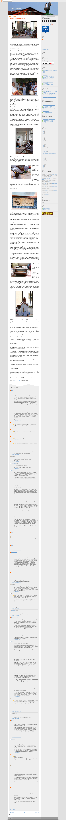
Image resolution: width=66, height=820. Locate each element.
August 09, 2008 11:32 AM (17, 711)
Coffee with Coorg (46, 111)
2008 (43, 146)
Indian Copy (45, 122)
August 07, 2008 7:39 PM (16, 696)
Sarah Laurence (13, 610)
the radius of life (54, 183)
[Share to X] (25, 380)
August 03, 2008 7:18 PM (16, 454)
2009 (43, 145)
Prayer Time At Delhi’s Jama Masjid (48, 76)
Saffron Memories (46, 123)
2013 (43, 140)
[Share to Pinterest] (27, 380)
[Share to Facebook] (26, 380)
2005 (43, 166)
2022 (43, 133)
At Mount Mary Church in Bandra (48, 82)
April (44, 159)
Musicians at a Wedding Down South (49, 154)
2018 (43, 134)
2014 (43, 139)
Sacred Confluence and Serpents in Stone (49, 108)
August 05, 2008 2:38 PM (16, 591)
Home (24, 812)
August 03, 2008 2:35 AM (16, 427)
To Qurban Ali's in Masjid (47, 72)
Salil (11, 754)
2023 (43, 132)
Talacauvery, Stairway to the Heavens (49, 105)
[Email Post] (21, 380)
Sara (12, 739)
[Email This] (23, 380)
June (44, 157)
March (45, 160)
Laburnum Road (45, 73)
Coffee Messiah (13, 463)
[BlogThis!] (24, 380)
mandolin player (54, 174)
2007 (43, 164)
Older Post (37, 812)
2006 (43, 165)
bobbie (12, 545)
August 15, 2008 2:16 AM (16, 718)
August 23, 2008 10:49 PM (17, 752)
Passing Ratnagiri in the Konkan (48, 120)
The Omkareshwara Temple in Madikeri (49, 153)
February (45, 161)
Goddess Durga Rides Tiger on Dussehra (49, 97)
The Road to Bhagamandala (47, 112)
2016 (43, 137)
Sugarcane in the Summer (47, 79)
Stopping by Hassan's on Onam (48, 94)
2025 (43, 130)
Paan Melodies (45, 83)
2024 (43, 131)
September (45, 151)
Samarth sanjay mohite (48, 178)
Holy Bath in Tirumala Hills (47, 107)
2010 (43, 144)
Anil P (12, 470)
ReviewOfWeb (47, 194)
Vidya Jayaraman (14, 552)
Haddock (46, 190)
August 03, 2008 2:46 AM (16, 434)
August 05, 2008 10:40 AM (17, 582)
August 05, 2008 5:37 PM (16, 608)
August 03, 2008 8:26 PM (16, 461)
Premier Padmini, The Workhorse (48, 78)
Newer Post (11, 812)
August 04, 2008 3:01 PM (16, 468)
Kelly (12, 390)
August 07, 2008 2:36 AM (16, 615)
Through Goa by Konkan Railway (48, 121)
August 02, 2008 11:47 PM (17, 420)
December (45, 147)
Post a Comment (12, 809)
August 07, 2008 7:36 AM (16, 639)
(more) (50, 176)
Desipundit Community (46, 209)
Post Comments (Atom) (19, 814)
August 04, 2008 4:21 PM (16, 534)
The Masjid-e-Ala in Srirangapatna (48, 106)
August (45, 152)
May (44, 158)
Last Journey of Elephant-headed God (49, 93)
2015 (43, 138)
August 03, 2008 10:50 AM (17, 439)
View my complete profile (45, 49)
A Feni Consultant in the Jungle (48, 84)
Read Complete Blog (46, 208)
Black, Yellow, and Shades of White (48, 77)
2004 (43, 167)
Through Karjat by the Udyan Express (49, 119)
